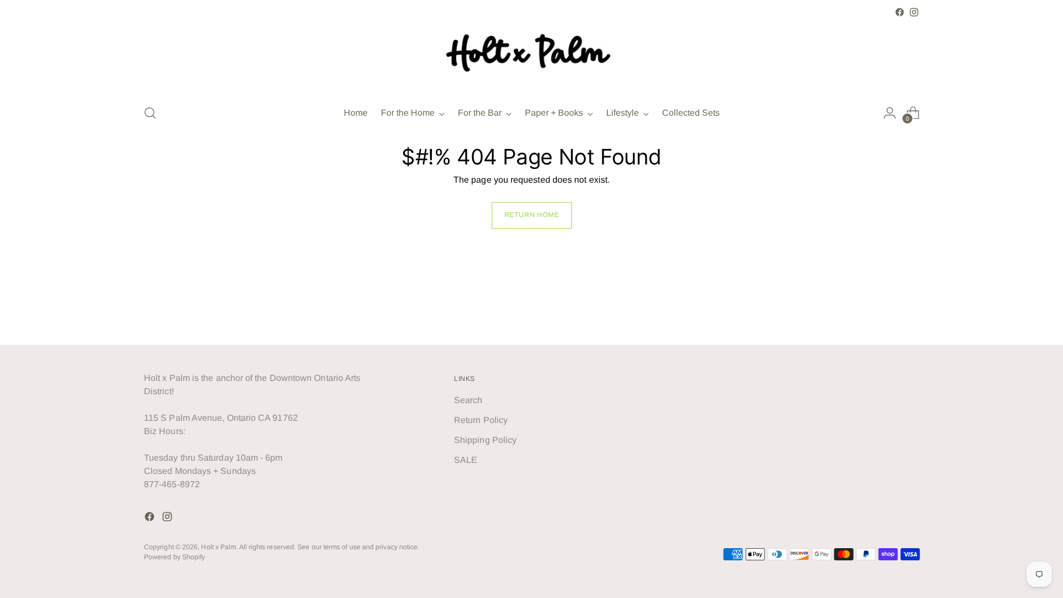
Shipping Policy (485, 440)
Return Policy (481, 420)
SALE (465, 460)
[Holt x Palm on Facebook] (900, 12)
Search (468, 400)
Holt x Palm (218, 547)
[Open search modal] (150, 113)
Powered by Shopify (174, 557)
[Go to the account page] (890, 113)
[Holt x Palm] (531, 57)
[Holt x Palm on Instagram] (914, 12)
